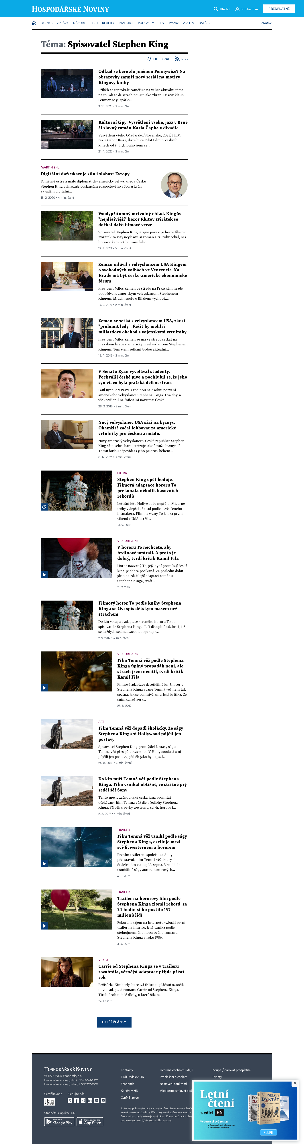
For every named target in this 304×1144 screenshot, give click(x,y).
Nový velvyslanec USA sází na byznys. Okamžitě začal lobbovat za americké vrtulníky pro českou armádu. (137, 428)
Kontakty (127, 1070)
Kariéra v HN (129, 1090)
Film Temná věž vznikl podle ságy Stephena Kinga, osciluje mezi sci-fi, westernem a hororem (152, 842)
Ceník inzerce (130, 1097)
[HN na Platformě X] (70, 1100)
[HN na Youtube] (103, 1100)
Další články (114, 1022)
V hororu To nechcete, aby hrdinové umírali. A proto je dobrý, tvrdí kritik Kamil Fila (148, 553)
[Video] (44, 574)
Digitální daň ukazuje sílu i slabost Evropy (85, 174)
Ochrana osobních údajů (176, 1070)
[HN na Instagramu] (83, 1100)
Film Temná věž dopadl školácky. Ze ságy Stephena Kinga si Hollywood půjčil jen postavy (140, 734)
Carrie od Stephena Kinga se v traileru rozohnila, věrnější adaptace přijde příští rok (141, 972)
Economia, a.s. (72, 1076)
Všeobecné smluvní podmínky (180, 1090)
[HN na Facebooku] (76, 1100)
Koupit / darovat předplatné (232, 1070)
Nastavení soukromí (173, 1084)
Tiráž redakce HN (132, 1077)
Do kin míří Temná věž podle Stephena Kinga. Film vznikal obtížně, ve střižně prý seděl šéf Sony (142, 784)
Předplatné (279, 8)
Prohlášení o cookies (173, 1077)
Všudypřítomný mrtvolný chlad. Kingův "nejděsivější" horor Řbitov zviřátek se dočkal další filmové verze (139, 219)
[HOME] (34, 23)
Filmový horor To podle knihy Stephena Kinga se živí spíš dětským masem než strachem (139, 608)
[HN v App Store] (90, 1121)
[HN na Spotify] (96, 1100)
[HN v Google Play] (59, 1121)
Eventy (217, 1077)
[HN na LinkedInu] (90, 1100)
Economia (127, 1084)
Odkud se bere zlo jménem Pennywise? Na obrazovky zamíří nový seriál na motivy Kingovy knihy (141, 77)
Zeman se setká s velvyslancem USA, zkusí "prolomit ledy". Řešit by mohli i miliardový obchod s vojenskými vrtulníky (142, 326)
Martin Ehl (50, 167)
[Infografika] (44, 507)
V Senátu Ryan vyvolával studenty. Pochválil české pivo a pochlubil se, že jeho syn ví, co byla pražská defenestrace (142, 377)
